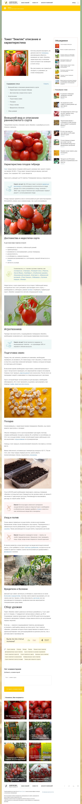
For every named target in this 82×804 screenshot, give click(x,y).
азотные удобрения (31, 547)
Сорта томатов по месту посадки (14, 659)
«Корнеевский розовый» (22, 275)
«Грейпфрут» (28, 273)
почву (39, 509)
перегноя (18, 384)
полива (29, 290)
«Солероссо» (18, 271)
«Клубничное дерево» (40, 273)
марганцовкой (25, 373)
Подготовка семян (16, 99)
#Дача (16, 8)
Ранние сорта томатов (40, 649)
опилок (26, 384)
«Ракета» (45, 271)
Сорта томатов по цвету (27, 654)
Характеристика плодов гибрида (21, 90)
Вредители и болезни (17, 108)
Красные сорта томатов (41, 654)
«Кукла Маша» (18, 273)
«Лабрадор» (36, 277)
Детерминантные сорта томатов (14, 652)
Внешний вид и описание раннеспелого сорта (23, 87)
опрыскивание (20, 439)
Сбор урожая (12, 111)
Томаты (30, 649)
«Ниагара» (26, 271)
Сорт (5, 169)
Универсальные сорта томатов (31, 657)
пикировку (33, 455)
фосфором (7, 552)
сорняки (7, 529)
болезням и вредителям (12, 596)
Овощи (24, 649)
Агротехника (12, 96)
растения (36, 598)
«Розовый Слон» (36, 271)
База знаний (25, 2)
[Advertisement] (41, 23)
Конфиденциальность (48, 792)
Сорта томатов (11, 649)
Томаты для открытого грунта (32, 659)
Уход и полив (14, 105)
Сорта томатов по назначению (13, 657)
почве (40, 292)
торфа (12, 384)
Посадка (13, 102)
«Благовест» (35, 275)
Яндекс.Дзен (22, 791)
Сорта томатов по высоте (12, 654)
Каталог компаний (47, 2)
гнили (9, 260)
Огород (19, 649)
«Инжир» (23, 279)
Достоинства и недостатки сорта (21, 93)
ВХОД (74, 2)
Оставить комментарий (14, 689)
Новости (35, 2)
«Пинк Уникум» (26, 277)
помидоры (44, 53)
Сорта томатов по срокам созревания (34, 652)
